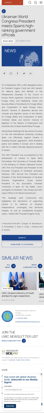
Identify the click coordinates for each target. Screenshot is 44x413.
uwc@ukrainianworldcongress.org (27, 322)
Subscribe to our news (22, 244)
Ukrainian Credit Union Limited (19, 360)
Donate (22, 238)
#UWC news (8, 41)
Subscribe (10, 406)
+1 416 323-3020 (21, 318)
